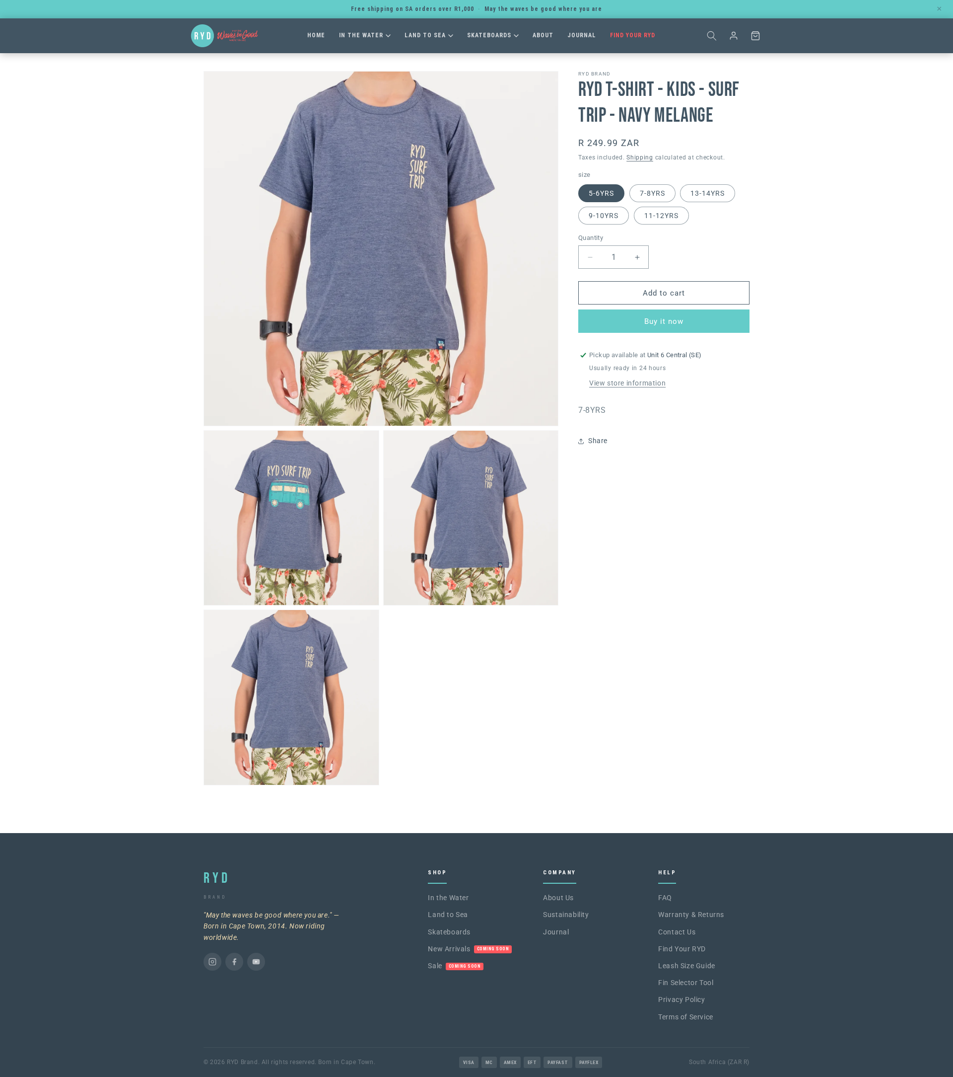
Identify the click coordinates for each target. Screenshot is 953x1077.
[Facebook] (234, 962)
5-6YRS (601, 193)
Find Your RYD (632, 35)
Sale (454, 966)
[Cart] (755, 36)
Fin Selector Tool (685, 983)
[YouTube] (256, 962)
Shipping (639, 157)
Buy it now (663, 321)
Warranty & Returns (691, 915)
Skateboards (489, 35)
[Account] (734, 36)
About (543, 35)
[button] (712, 36)
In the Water (361, 35)
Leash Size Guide (686, 966)
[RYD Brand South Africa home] (224, 36)
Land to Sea (425, 35)
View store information (627, 383)
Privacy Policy (681, 999)
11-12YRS (661, 216)
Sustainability (566, 915)
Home (316, 35)
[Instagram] (212, 962)
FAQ (665, 898)
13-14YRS (707, 193)
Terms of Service (685, 1017)
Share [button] (598, 441)
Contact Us (676, 932)
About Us (558, 898)
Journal (581, 35)
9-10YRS (603, 216)
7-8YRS (652, 193)
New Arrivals (468, 949)
